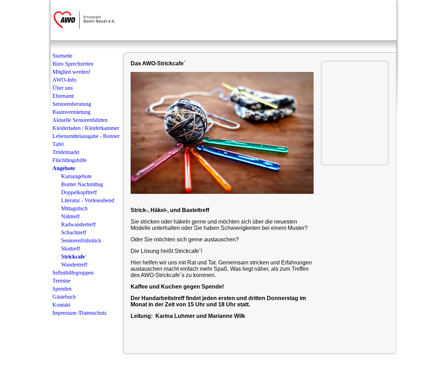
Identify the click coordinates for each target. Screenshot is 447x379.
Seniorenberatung (71, 104)
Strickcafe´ (74, 257)
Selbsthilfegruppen (73, 273)
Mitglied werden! (71, 72)
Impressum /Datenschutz (79, 313)
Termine (61, 281)
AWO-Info (64, 80)
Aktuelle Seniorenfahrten (80, 120)
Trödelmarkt (65, 152)
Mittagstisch (74, 208)
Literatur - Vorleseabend (87, 200)
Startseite (62, 56)
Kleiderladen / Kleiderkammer (85, 128)
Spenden (62, 289)
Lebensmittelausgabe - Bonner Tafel (85, 140)
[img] (86, 20)
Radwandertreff (78, 224)
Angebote (63, 168)
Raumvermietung (71, 112)
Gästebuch (64, 297)
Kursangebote (76, 176)
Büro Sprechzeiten (72, 64)
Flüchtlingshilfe (69, 160)
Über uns (62, 88)
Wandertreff (74, 265)
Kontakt (61, 305)
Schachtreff (73, 232)
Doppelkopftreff (79, 192)
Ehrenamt (63, 96)
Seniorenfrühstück (81, 240)
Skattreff (70, 249)
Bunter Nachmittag (82, 184)
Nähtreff (70, 216)
